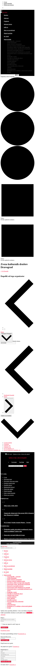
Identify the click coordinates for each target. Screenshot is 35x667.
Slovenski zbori (8, 479)
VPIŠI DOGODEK (12, 42)
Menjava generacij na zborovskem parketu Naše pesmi (19, 539)
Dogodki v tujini (12, 56)
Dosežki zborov (8, 485)
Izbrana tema (8, 24)
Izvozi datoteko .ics (9, 448)
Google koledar (8, 442)
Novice (6, 15)
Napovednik (7, 39)
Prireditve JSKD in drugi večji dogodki (18, 47)
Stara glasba (11, 63)
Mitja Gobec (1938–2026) (11, 505)
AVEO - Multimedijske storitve (13, 543)
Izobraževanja (11, 69)
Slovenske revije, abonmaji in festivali (18, 49)
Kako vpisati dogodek (9, 493)
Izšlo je (6, 27)
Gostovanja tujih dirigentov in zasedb (18, 52)
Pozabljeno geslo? (5, 630)
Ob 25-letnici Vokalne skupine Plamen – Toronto (17, 522)
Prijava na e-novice (9, 5)
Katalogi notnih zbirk (9, 483)
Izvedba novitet (12, 64)
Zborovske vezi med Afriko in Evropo (14, 535)
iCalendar (6, 444)
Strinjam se (29, 612)
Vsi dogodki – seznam (14, 41)
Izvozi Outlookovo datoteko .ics (12, 450)
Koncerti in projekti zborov (15, 50)
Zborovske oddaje (8, 489)
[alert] (17, 200)
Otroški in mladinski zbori (15, 58)
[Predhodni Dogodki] (19, 327)
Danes (2, 332)
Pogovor (6, 21)
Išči (25, 466)
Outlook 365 (7, 445)
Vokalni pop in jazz (12, 59)
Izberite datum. (16, 341)
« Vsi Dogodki (4, 271)
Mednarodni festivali (9, 487)
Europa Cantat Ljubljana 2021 (16, 45)
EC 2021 (6, 36)
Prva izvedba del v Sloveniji (15, 66)
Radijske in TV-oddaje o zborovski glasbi (19, 70)
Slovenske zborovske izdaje (11, 481)
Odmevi (6, 18)
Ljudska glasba (11, 61)
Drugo (9, 72)
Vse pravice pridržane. (17, 542)
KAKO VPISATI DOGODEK (14, 44)
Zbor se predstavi (9, 30)
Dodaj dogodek (8, 3)
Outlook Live (7, 447)
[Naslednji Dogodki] (4, 329)
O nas (5, 2)
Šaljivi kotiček (8, 33)
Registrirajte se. (22, 633)
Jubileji (9, 67)
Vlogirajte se (16, 646)
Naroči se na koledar (6, 415)
